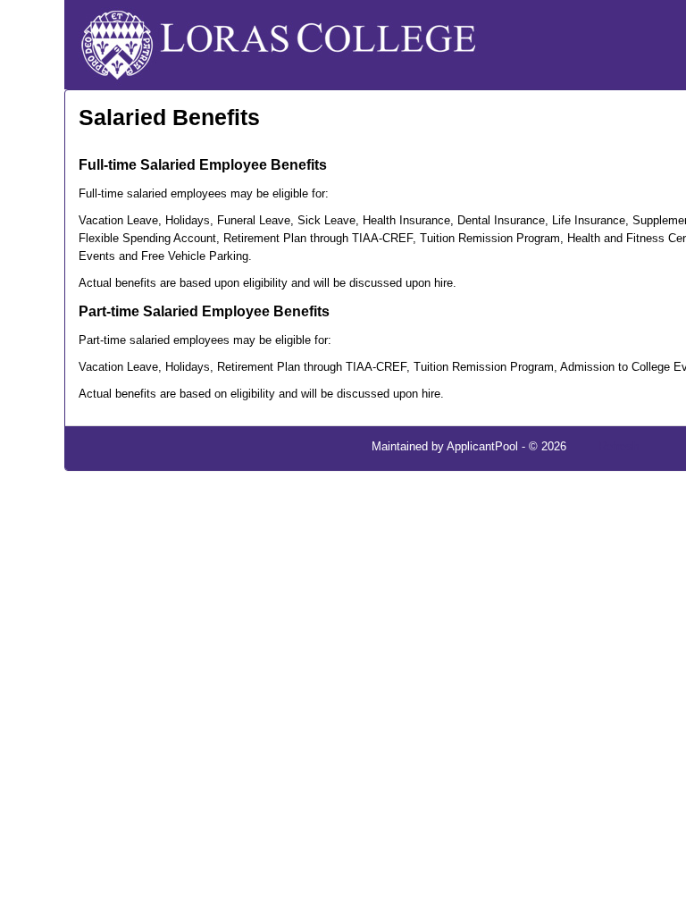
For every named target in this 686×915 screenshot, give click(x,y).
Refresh (618, 446)
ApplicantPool (482, 446)
